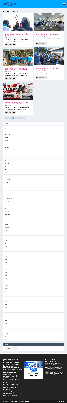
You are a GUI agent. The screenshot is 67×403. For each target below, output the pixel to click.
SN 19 (6, 288)
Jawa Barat (5, 371)
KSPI (16, 376)
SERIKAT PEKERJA (10, 384)
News (11, 37)
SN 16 (6, 278)
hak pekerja (7, 366)
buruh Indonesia (6, 364)
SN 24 (6, 304)
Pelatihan (7, 211)
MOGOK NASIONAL (9, 198)
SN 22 (6, 298)
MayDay (6, 195)
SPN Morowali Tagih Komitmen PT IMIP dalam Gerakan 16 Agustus (16, 103)
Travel (6, 336)
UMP (4, 393)
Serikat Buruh (5, 382)
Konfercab (7, 182)
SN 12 (6, 266)
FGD (5, 166)
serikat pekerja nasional (9, 388)
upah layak (19, 393)
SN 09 (6, 256)
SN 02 (6, 233)
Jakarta (13, 369)
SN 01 (6, 230)
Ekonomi (7, 163)
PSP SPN (11, 381)
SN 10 (6, 259)
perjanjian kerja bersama (12, 379)
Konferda (7, 185)
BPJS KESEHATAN (11, 361)
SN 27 (6, 314)
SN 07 (6, 250)
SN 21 (6, 294)
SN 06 (6, 246)
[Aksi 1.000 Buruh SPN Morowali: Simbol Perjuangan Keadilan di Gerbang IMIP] (49, 56)
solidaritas (5, 392)
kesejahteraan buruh (14, 371)
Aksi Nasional (8, 134)
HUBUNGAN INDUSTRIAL (11, 368)
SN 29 (6, 320)
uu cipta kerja (14, 395)
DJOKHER (7, 160)
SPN (10, 391)
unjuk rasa (14, 393)
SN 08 (6, 253)
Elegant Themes (13, 401)
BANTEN (6, 140)
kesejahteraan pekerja (9, 372)
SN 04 (6, 240)
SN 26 (6, 310)
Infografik (7, 176)
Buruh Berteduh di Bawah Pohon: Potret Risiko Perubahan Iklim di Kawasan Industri (18, 69)
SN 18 (6, 285)
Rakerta (6, 224)
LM (5, 192)
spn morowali (15, 392)
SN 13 (6, 269)
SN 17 (6, 282)
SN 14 (6, 272)
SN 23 (6, 301)
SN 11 (6, 262)
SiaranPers (7, 227)
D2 (5, 153)
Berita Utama (8, 144)
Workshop (7, 339)
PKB (5, 221)
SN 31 (6, 327)
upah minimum (7, 395)
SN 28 (6, 317)
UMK (20, 392)
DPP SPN (12, 364)
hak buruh (16, 364)
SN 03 (14, 37)
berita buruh (17, 359)
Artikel (6, 137)
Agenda (6, 128)
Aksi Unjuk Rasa (10, 359)
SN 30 (6, 323)
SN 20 (6, 291)
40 (21, 118)
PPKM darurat (5, 381)
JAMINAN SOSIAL (19, 369)
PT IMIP (15, 381)
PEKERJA (5, 379)
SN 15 (6, 275)
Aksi (5, 131)
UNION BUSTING (9, 393)
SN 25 (6, 307)
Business (7, 147)
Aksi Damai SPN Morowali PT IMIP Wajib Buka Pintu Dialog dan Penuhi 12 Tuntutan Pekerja (18, 34)
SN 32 (6, 330)
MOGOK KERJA (5, 377)
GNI (5, 169)
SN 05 (6, 243)
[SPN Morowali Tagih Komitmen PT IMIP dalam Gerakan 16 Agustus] (18, 91)
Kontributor (7, 189)
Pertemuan (7, 217)
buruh (16, 362)
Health (6, 172)
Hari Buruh (14, 366)
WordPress (26, 401)
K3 (8, 371)
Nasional (7, 201)
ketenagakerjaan (9, 376)
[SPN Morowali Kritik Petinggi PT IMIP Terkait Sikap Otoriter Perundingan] (49, 22)
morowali (11, 377)
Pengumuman (8, 214)
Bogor (5, 361)
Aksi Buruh (5, 359)
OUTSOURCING (16, 377)
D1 (5, 150)
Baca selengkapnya (10, 44)
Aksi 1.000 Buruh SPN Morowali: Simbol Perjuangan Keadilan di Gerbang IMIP (47, 67)
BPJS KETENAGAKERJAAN (8, 362)
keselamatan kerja (7, 374)
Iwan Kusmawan (7, 369)
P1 (5, 208)
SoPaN (6, 333)
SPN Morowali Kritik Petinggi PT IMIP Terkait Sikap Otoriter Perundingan (47, 33)
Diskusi (6, 156)
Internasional (8, 179)
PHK (18, 379)
